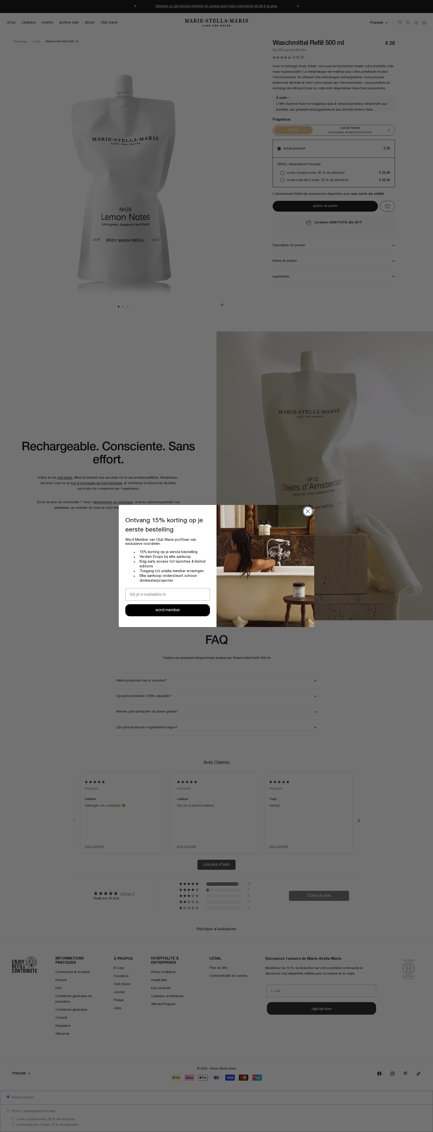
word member (167, 610)
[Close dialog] (307, 511)
